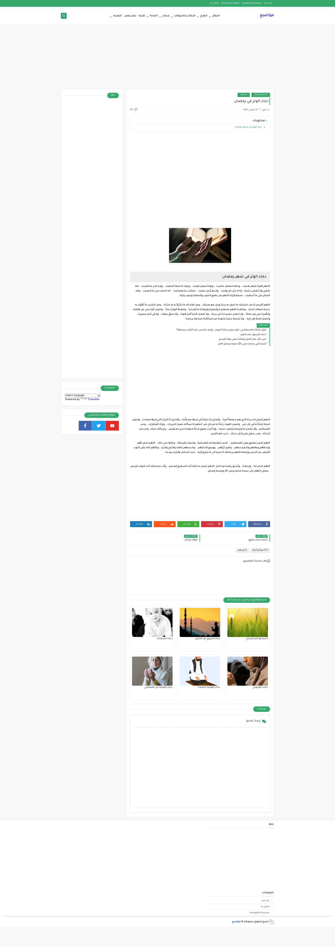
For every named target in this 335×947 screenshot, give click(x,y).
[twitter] (98, 426)
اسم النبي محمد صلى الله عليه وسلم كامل (242, 344)
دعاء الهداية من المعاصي (158, 687)
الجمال (216, 16)
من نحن (268, 3)
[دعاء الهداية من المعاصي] (152, 671)
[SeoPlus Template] (271, 921)
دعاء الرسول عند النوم (253, 334)
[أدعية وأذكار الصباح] (247, 622)
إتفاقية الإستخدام (230, 3)
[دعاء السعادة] (152, 622)
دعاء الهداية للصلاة (209, 687)
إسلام (165, 16)
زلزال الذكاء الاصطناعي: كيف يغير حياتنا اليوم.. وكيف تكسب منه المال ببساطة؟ (221, 330)
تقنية (142, 16)
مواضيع (267, 15)
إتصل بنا (214, 3)
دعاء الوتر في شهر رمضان (248, 127)
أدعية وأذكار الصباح (257, 638)
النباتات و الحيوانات (184, 16)
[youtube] (112, 426)
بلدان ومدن (130, 16)
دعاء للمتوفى (260, 687)
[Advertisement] (167, 58)
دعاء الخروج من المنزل (207, 638)
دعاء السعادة (165, 638)
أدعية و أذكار (260, 95)
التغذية (117, 16)
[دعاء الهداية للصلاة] (200, 671)
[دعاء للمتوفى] (247, 671)
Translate (93, 399)
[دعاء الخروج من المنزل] (200, 622)
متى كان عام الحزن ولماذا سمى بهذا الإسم (242, 339)
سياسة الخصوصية (252, 3)
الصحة (154, 16)
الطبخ (203, 16)
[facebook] (85, 426)
